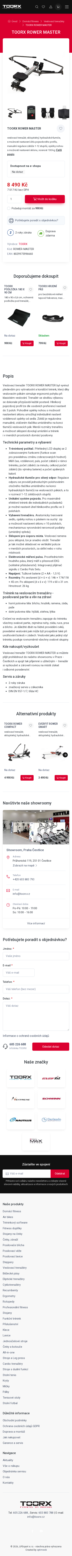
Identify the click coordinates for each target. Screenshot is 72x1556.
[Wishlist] (43, 7)
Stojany (7, 1313)
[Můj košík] (58, 7)
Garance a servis (13, 1443)
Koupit (28, 343)
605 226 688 (17, 1044)
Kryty (6, 1380)
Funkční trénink (12, 1318)
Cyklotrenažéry (12, 1284)
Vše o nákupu (11, 1466)
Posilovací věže (12, 1251)
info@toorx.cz (21, 893)
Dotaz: (7, 998)
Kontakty (8, 1482)
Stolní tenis (9, 1375)
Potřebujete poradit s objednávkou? (36, 220)
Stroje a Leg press (14, 1358)
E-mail (8, 965)
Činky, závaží (10, 1239)
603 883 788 (46, 1512)
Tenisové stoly (11, 1397)
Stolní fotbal (10, 1403)
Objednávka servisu (14, 1471)
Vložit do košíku (46, 199)
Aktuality (8, 1460)
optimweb (42, 1550)
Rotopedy (8, 1301)
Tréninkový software (15, 1222)
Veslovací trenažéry (54, 21)
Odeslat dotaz (50, 1046)
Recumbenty (10, 1290)
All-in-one (9, 1352)
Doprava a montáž (14, 1431)
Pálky (6, 1392)
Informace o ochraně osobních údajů (26, 1036)
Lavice (7, 1335)
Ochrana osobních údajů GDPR (21, 1426)
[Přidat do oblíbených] (61, 129)
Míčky (6, 1386)
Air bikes (8, 1217)
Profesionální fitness (15, 1307)
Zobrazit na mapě (23, 865)
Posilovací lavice (13, 1256)
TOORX (23, 244)
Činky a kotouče (12, 1346)
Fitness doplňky (12, 1228)
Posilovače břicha (13, 1245)
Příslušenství (10, 1324)
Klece (6, 1330)
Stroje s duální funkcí (15, 1369)
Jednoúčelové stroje (15, 1341)
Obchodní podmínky (15, 1420)
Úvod (14, 21)
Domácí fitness (31, 21)
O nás (6, 1477)
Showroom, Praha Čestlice (25, 850)
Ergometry (9, 1296)
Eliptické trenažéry (14, 1279)
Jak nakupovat (11, 1437)
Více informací (36, 923)
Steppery (8, 1262)
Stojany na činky (12, 1234)
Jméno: (8, 948)
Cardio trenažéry (13, 1363)
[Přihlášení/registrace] (50, 7)
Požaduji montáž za (27, 208)
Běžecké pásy (11, 1273)
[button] (65, 755)
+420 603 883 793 (23, 879)
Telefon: (8, 981)
